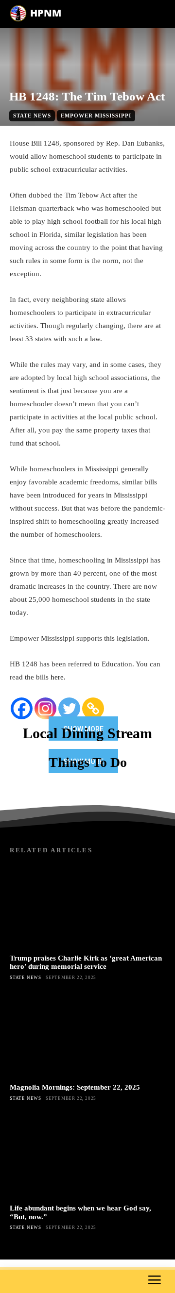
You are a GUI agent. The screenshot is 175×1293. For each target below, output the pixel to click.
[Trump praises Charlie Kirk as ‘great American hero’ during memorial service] (87, 905)
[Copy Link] (93, 708)
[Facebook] (22, 708)
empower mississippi (94, 131)
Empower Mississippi (96, 115)
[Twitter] (69, 708)
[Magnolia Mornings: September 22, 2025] (87, 1035)
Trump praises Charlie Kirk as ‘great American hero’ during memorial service (86, 962)
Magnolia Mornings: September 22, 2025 (75, 1087)
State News (32, 115)
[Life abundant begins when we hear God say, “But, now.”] (87, 1155)
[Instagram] (45, 708)
